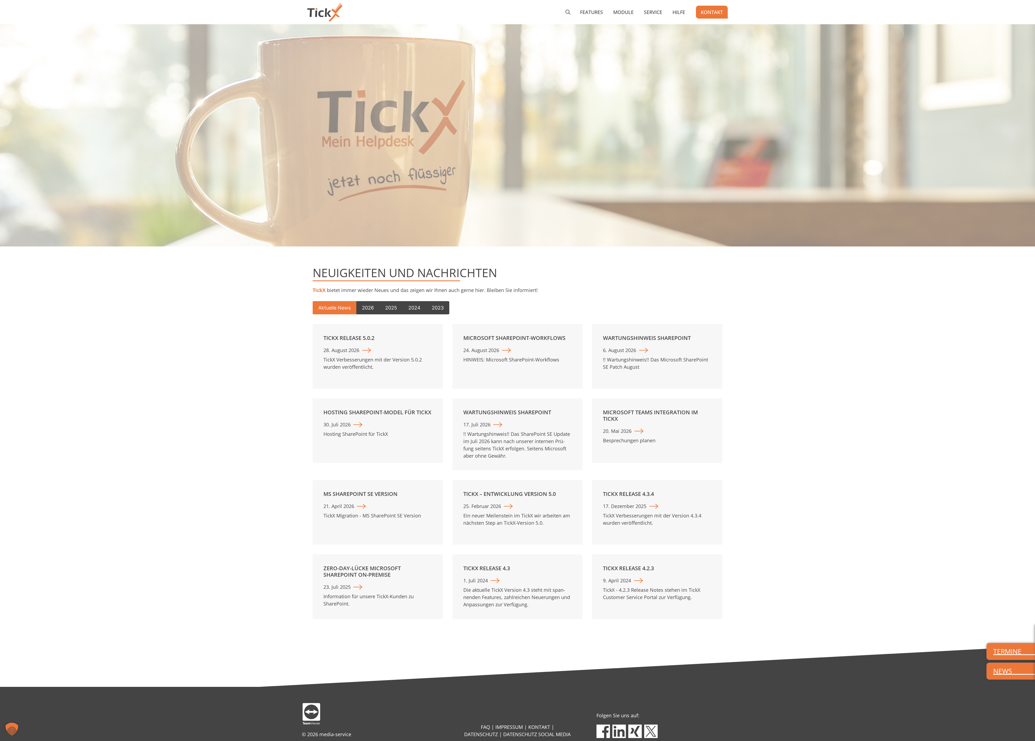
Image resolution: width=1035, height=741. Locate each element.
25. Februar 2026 (482, 506)
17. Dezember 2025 (624, 506)
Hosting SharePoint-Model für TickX (377, 412)
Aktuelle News (334, 308)
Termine (1007, 651)
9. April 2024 (617, 580)
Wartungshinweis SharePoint (647, 338)
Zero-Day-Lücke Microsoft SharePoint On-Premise (362, 571)
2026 (368, 308)
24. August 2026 (481, 350)
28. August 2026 (341, 350)
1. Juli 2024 (475, 580)
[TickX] (325, 12)
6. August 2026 (619, 350)
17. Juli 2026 (477, 424)
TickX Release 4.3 (486, 568)
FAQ (485, 727)
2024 (414, 308)
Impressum (509, 727)
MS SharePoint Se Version (360, 494)
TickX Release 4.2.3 (628, 568)
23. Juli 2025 (337, 587)
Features (591, 12)
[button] (568, 12)
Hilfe (678, 12)
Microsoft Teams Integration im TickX (650, 415)
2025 (391, 308)
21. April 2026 (338, 506)
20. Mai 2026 (617, 431)
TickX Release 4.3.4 (628, 494)
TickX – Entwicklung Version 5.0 (509, 494)
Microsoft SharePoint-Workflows (514, 338)
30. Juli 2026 (337, 424)
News (1002, 671)
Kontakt (712, 12)
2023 (438, 308)
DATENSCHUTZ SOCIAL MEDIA (537, 734)
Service (653, 12)
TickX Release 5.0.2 (348, 338)
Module (623, 12)
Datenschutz (481, 734)
